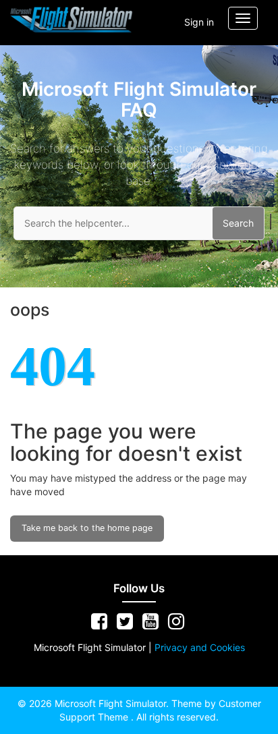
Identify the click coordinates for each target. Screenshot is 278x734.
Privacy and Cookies (200, 647)
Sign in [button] (199, 22)
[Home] (71, 19)
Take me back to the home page (87, 528)
